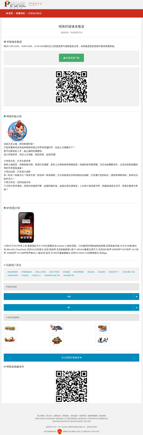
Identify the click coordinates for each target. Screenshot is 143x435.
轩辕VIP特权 (54, 272)
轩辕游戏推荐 (12, 272)
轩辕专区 (20, 13)
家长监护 (74, 416)
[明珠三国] (10, 328)
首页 (10, 13)
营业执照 (102, 416)
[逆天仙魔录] (103, 340)
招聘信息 (57, 416)
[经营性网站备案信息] (59, 431)
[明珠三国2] (10, 339)
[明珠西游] (103, 328)
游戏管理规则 (93, 416)
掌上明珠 (40, 416)
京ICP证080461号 (50, 431)
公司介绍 (48, 416)
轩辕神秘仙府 (26, 272)
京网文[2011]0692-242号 (71, 431)
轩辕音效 (90, 272)
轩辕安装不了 (114, 272)
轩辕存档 (101, 272)
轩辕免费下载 (72, 57)
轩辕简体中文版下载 (52, 275)
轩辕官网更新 (78, 272)
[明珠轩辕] (57, 328)
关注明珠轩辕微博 (70, 357)
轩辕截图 (66, 272)
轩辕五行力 (36, 275)
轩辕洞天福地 (12, 275)
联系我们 (65, 416)
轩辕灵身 (24, 275)
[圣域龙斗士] (57, 340)
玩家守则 (82, 416)
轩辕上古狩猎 (40, 272)
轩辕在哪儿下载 (128, 272)
